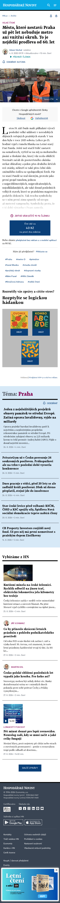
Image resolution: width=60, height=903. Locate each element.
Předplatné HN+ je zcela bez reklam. (43, 377)
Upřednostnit (41, 118)
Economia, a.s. (22, 792)
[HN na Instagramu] (29, 808)
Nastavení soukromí (33, 844)
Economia (7, 844)
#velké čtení (34, 281)
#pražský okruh (12, 270)
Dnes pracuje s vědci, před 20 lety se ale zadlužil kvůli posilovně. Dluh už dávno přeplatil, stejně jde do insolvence (29, 487)
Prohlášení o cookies (33, 839)
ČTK (52, 99)
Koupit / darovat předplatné (15, 861)
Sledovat (21, 118)
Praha (25, 394)
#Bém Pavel (11, 276)
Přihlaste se (41, 251)
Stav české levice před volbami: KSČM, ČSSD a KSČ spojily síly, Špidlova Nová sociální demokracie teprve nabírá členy (29, 510)
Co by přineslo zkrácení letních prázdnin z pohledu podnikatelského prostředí (28, 633)
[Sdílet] (51, 15)
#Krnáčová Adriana (14, 281)
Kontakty (7, 835)
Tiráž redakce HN (11, 839)
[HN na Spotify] (37, 808)
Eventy (6, 865)
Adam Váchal (15, 50)
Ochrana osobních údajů (35, 835)
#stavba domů (30, 265)
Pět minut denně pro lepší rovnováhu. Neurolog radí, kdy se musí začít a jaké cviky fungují (29, 735)
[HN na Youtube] (42, 808)
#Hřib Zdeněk (27, 276)
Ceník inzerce (9, 853)
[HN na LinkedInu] (33, 808)
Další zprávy (30, 768)
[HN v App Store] (33, 822)
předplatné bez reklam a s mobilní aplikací (36, 240)
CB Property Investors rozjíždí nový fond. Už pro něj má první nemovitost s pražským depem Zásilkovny (28, 532)
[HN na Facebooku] (24, 808)
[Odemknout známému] (56, 15)
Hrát (19, 332)
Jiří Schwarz (18, 623)
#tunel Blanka (12, 265)
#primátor (34, 259)
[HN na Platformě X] (20, 808)
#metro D (20, 259)
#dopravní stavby (32, 270)
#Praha (8, 259)
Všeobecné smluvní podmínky (37, 848)
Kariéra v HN (9, 848)
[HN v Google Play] (13, 822)
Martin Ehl (17, 667)
